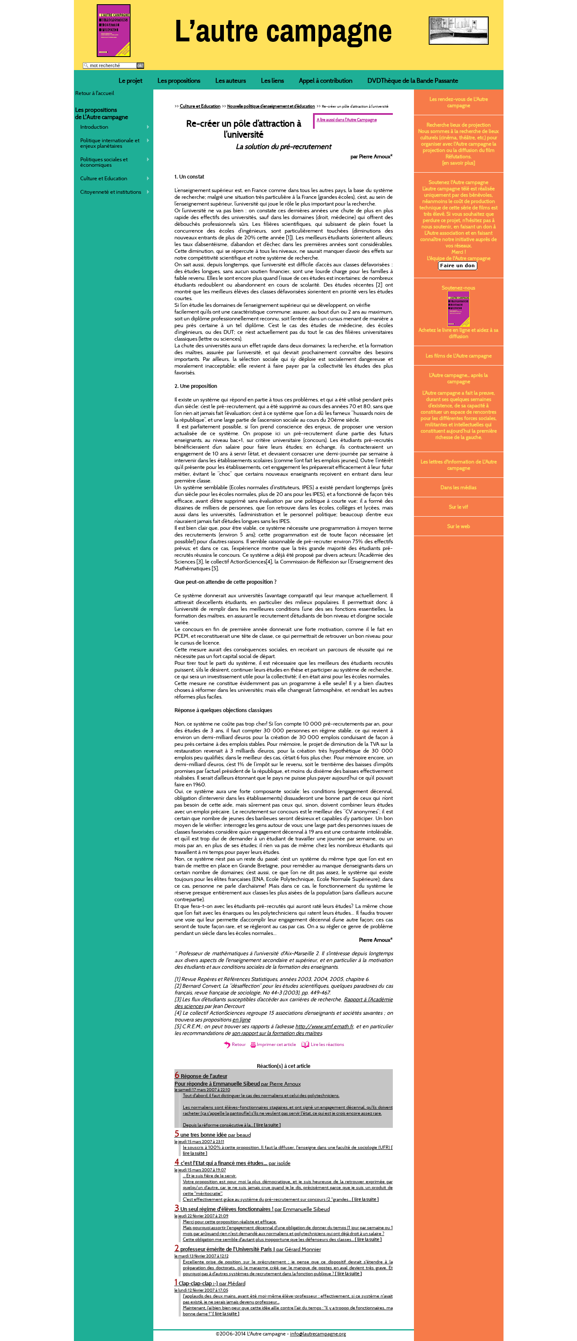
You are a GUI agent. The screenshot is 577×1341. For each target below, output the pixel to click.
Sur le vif (458, 507)
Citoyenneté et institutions (108, 191)
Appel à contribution (325, 80)
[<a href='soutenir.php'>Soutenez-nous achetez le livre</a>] (114, 54)
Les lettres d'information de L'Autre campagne (459, 464)
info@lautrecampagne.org (318, 1333)
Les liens (272, 80)
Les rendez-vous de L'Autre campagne (459, 102)
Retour (238, 1044)
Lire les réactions (327, 1044)
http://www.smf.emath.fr (324, 1026)
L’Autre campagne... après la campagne (458, 378)
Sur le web (458, 526)
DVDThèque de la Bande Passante (412, 80)
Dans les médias (458, 487)
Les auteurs (230, 80)
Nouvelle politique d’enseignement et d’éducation (271, 106)
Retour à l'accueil (94, 92)
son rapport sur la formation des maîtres (277, 1032)
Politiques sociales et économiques (101, 162)
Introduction (92, 126)
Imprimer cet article (276, 1044)
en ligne (241, 1019)
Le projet (130, 80)
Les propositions (179, 80)
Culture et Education (101, 178)
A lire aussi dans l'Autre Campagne (347, 119)
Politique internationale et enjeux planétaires (107, 143)
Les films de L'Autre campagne (459, 355)
